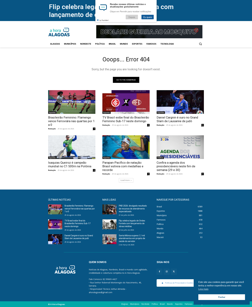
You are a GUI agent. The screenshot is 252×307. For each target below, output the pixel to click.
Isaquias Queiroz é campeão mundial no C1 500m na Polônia (69, 164)
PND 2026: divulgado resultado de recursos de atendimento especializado (133, 209)
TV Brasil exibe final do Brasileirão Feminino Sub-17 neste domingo (125, 119)
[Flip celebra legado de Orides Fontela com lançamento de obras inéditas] (109, 224)
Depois (131, 17)
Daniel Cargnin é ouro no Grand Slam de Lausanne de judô (177, 119)
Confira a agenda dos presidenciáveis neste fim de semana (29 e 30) (176, 166)
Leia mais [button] (203, 289)
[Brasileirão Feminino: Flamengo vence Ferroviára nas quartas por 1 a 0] (71, 102)
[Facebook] (159, 271)
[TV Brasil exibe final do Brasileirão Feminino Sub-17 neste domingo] (126, 102)
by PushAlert (103, 20)
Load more (125, 180)
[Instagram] (166, 271)
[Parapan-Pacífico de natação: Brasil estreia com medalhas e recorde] (126, 147)
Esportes (52, 112)
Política (160, 158)
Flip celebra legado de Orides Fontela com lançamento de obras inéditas (132, 223)
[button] (200, 43)
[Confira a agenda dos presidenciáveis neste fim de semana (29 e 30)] (180, 147)
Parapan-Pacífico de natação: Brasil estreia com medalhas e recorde (122, 166)
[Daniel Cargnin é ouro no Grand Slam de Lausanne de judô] (180, 102)
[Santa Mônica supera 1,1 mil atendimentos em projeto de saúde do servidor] (109, 239)
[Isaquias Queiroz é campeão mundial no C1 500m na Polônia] (71, 147)
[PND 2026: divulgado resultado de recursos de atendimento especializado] (109, 209)
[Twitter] (174, 271)
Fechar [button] (221, 297)
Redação (52, 129)
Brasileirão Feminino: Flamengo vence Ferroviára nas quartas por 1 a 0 (71, 121)
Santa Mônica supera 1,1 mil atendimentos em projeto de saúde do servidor (132, 238)
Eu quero (147, 17)
